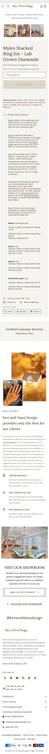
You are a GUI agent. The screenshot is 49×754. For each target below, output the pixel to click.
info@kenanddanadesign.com (18, 722)
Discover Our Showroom (26, 604)
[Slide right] (47, 15)
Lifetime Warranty (18, 475)
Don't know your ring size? (29, 69)
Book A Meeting (31, 302)
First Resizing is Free (19, 509)
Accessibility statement (11, 735)
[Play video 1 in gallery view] (37, 30)
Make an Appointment (22, 592)
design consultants (31, 195)
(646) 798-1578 (12, 727)
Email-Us (12, 302)
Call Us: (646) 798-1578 (19, 298)
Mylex (10, 120)
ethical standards (10, 442)
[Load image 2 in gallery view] (23, 30)
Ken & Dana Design (20, 751)
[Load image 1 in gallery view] (10, 30)
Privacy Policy (41, 735)
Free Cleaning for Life (20, 492)
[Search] (8, 6)
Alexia (38, 137)
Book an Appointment (14, 716)
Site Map (31, 739)
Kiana (10, 135)
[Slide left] (2, 15)
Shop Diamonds (27, 193)
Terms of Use (28, 735)
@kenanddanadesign (24, 617)
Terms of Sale (20, 739)
